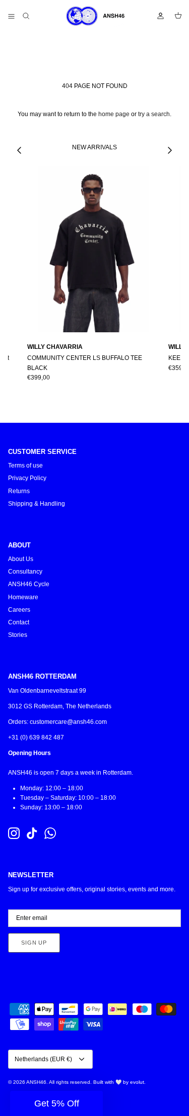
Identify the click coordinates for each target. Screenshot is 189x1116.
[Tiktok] (32, 833)
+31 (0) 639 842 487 (36, 737)
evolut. (138, 1082)
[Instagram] (14, 833)
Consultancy (25, 571)
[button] (56, 1103)
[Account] (156, 16)
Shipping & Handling (36, 503)
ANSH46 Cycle (28, 584)
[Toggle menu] (11, 16)
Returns (19, 491)
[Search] (33, 16)
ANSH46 (36, 1082)
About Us (20, 559)
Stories (17, 634)
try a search (154, 114)
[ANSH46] (95, 16)
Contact (18, 622)
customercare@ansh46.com (68, 721)
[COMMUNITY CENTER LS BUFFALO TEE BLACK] (93, 249)
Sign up (34, 943)
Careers (19, 609)
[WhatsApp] (50, 833)
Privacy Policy (27, 478)
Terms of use (25, 465)
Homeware (23, 597)
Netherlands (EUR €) (43, 1059)
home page (114, 114)
